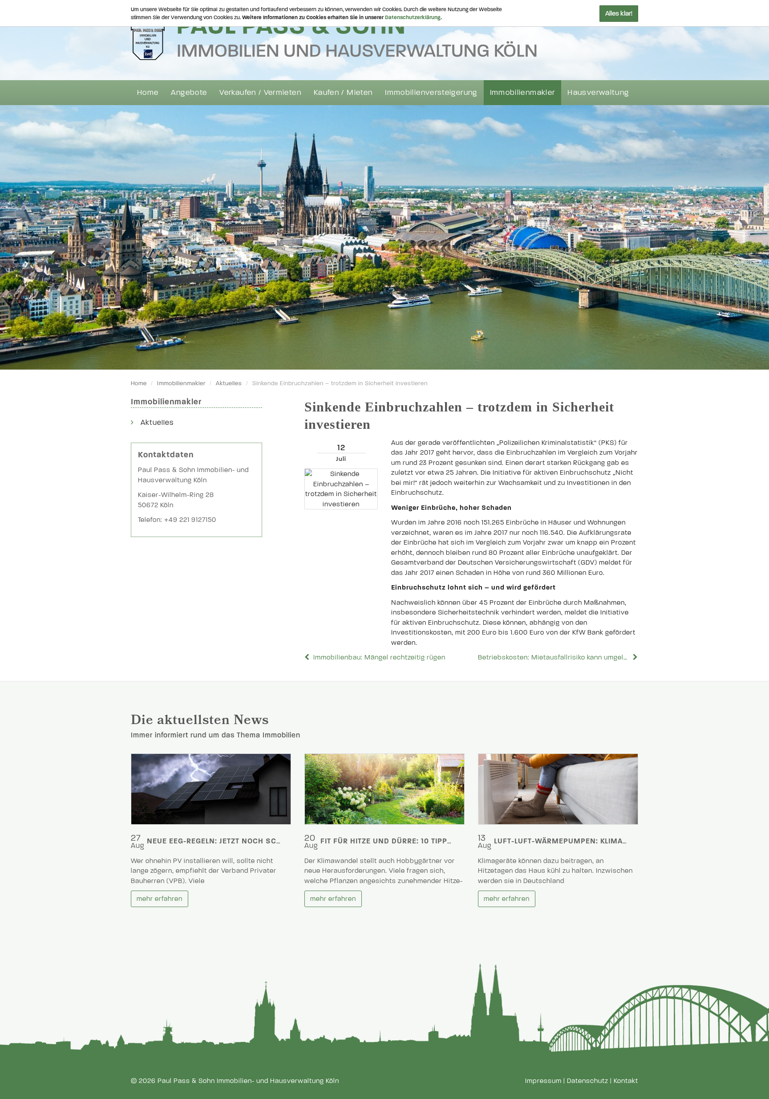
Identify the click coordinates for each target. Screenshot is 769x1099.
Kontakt (626, 1081)
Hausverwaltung (598, 92)
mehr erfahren (159, 899)
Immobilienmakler (522, 92)
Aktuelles (229, 383)
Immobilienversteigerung (431, 92)
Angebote (189, 92)
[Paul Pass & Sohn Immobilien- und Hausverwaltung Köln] (334, 36)
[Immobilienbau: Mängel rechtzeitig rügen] (308, 657)
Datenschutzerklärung (413, 17)
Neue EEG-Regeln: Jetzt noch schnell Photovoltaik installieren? (279, 841)
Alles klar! (618, 13)
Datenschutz (587, 1081)
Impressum (543, 1081)
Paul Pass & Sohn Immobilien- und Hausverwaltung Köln (248, 1081)
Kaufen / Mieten (343, 92)
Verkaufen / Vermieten (260, 92)
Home (147, 92)
